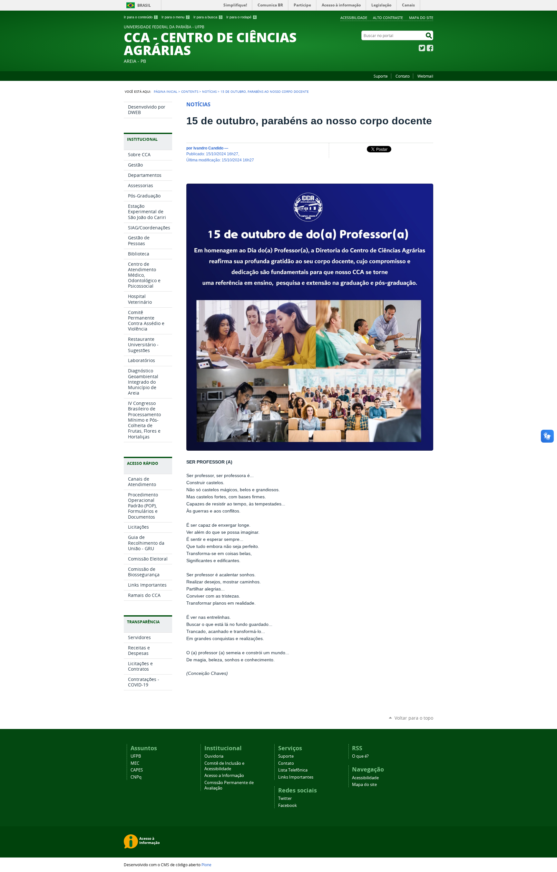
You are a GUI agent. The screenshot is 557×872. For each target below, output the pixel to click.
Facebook (430, 48)
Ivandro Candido (208, 148)
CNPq (136, 777)
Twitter (422, 48)
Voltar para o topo (414, 718)
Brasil (144, 5)
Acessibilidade (353, 17)
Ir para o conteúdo (140, 17)
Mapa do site (421, 17)
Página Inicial (165, 91)
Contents (189, 91)
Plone (206, 864)
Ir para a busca (207, 17)
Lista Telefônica (293, 770)
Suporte (381, 76)
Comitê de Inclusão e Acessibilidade (224, 766)
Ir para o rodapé (241, 17)
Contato (403, 76)
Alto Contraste (388, 17)
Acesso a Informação (224, 775)
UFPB (136, 756)
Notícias (209, 91)
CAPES (137, 770)
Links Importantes (295, 777)
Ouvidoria (213, 756)
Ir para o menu (175, 17)
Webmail (425, 76)
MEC (135, 763)
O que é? (360, 756)
